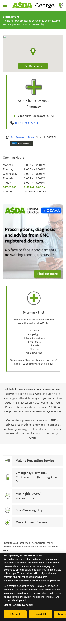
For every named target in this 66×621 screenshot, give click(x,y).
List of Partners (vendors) (18, 605)
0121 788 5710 (27, 122)
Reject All (40, 614)
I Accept (15, 614)
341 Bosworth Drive (22, 137)
